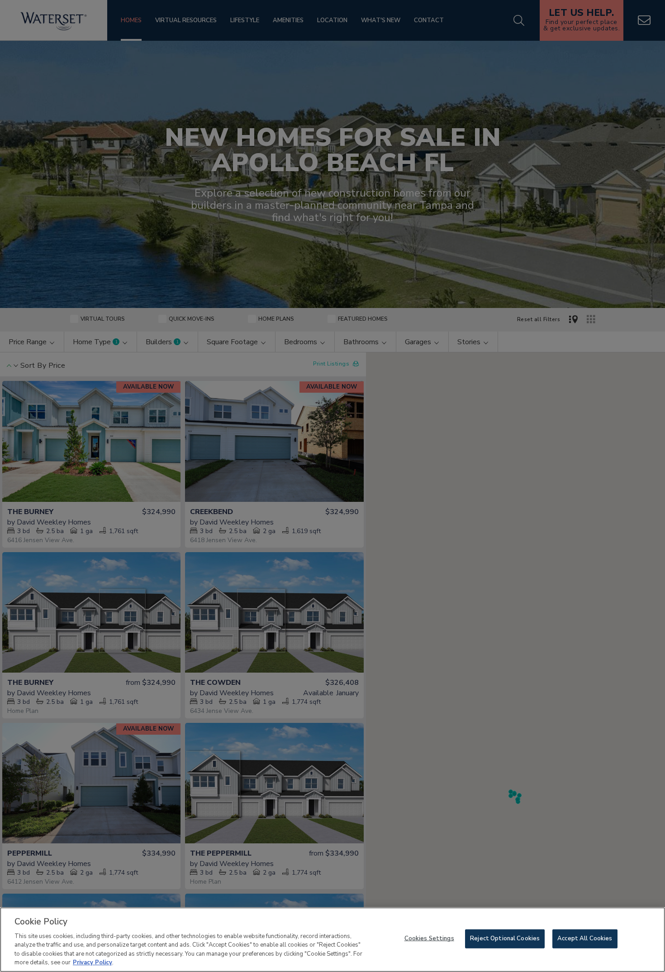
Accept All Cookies (584, 938)
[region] (332, 939)
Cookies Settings (429, 938)
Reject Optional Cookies (505, 938)
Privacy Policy (92, 962)
